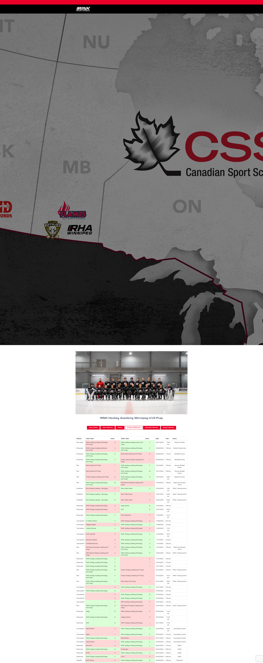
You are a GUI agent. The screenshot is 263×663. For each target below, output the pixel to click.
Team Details (93, 428)
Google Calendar (168, 428)
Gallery (120, 428)
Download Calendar (151, 428)
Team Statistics (107, 428)
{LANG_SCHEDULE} (133, 428)
